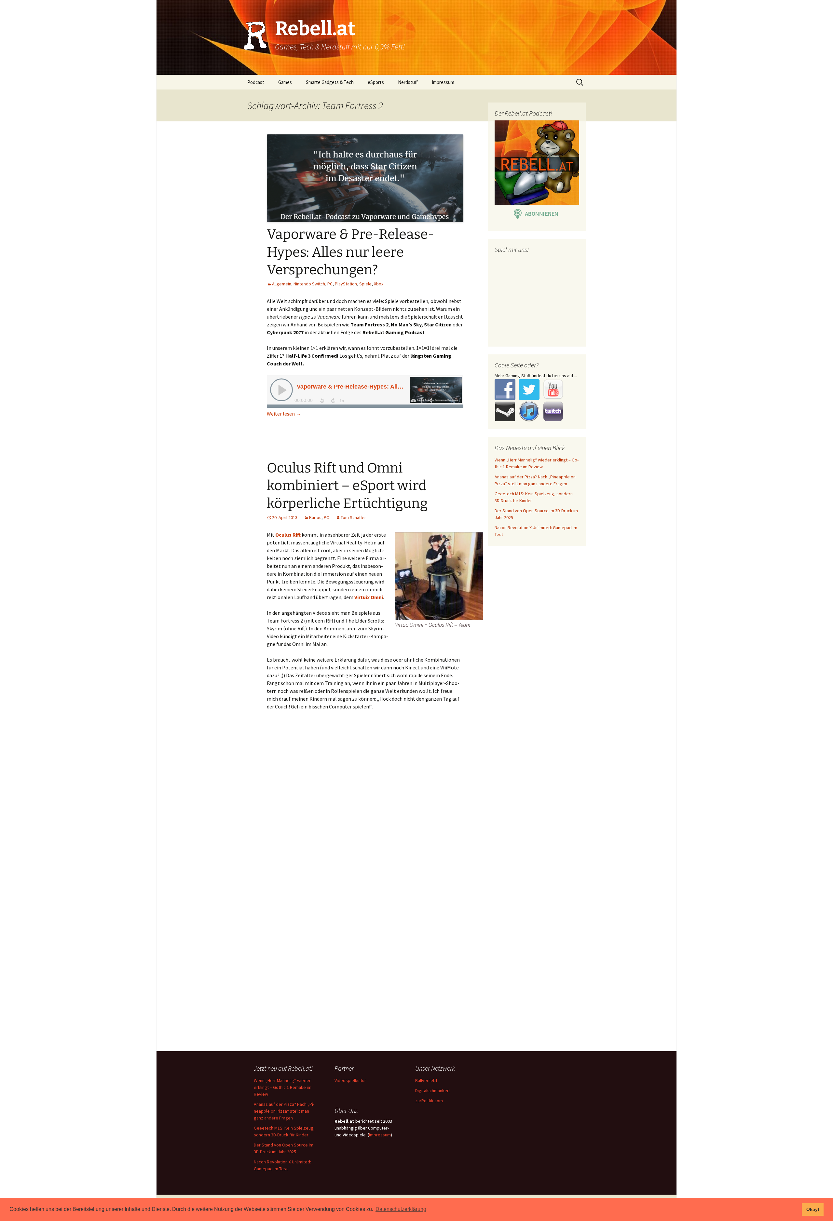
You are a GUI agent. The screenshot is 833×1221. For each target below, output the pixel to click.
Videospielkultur (350, 1080)
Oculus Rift (288, 534)
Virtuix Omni (368, 597)
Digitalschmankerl (432, 1090)
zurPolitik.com (429, 1101)
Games (285, 82)
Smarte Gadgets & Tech (330, 82)
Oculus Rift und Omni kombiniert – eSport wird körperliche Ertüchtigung (347, 486)
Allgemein (281, 284)
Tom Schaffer (353, 517)
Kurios (315, 517)
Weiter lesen (284, 413)
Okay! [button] (812, 1209)
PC (330, 284)
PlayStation (346, 284)
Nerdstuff (408, 82)
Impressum (443, 82)
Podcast (255, 82)
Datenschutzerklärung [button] (401, 1209)
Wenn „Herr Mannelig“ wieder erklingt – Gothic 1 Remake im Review (282, 1087)
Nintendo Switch (309, 284)
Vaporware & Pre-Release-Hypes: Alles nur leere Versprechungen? (350, 252)
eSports (376, 82)
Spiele (365, 284)
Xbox (378, 284)
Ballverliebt (426, 1080)
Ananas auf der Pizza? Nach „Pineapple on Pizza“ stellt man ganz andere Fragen (284, 1111)
